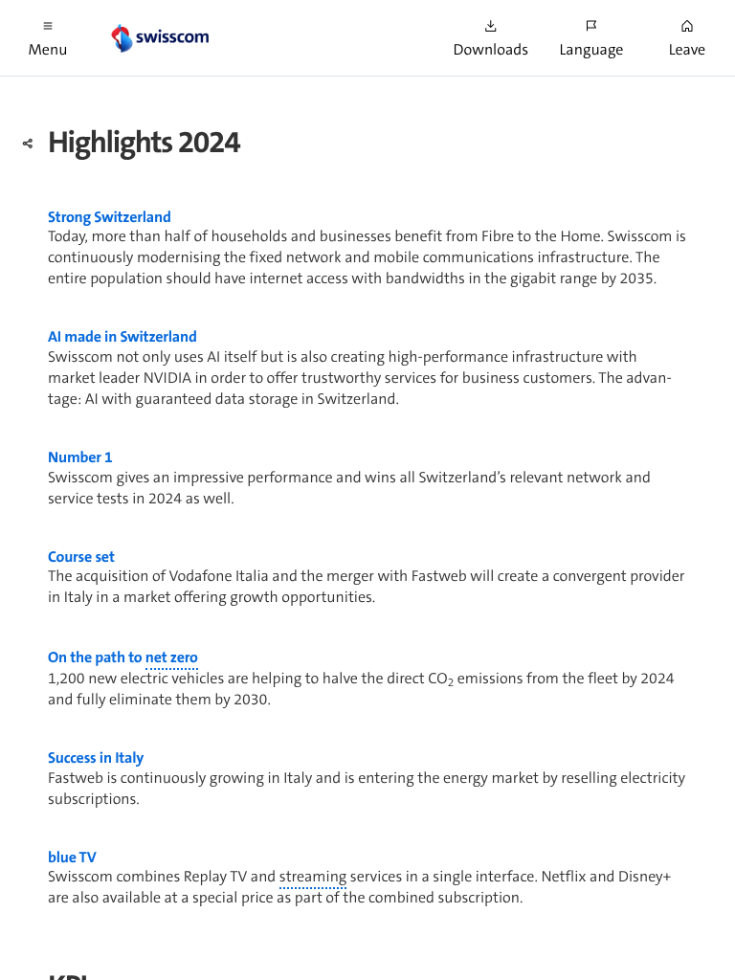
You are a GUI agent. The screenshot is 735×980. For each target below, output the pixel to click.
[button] (48, 38)
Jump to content (144, 9)
